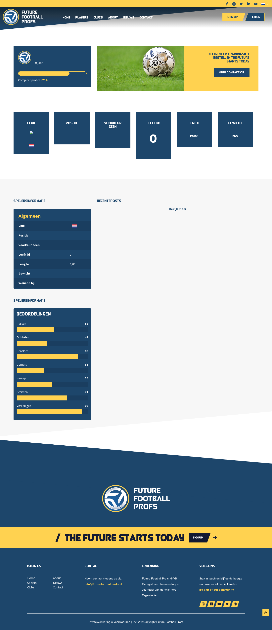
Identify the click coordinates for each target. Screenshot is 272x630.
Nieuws (128, 17)
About (113, 17)
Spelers (32, 583)
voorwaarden (122, 621)
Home (66, 17)
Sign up (232, 17)
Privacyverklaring (99, 621)
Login (256, 17)
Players (81, 17)
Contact (146, 17)
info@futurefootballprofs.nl (103, 584)
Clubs (98, 17)
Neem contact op (232, 72)
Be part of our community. (217, 589)
